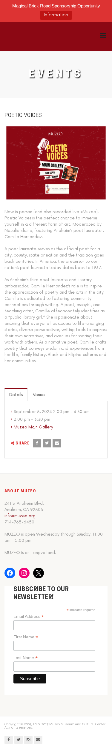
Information (56, 15)
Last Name (25, 658)
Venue (39, 394)
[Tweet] (47, 443)
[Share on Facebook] (37, 443)
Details (16, 394)
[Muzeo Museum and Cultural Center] (35, 36)
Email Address (28, 616)
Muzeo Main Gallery (33, 427)
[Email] (57, 443)
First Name (25, 637)
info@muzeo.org (20, 515)
